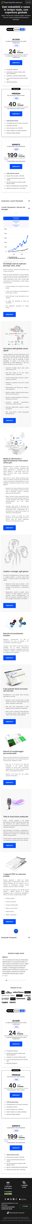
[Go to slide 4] (9, 980)
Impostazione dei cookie (18, 1217)
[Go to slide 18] (25, 980)
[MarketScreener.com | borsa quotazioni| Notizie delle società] (11, 2)
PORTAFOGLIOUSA (16, 222)
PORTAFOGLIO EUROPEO (16, 218)
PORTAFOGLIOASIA (16, 226)
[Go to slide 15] (22, 980)
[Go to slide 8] (14, 980)
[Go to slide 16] (23, 980)
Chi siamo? (26, 1217)
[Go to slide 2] (7, 980)
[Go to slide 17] (24, 980)
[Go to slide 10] (16, 980)
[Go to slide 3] (8, 980)
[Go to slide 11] (17, 980)
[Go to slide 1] (6, 980)
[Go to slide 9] (15, 980)
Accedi (28, 2)
